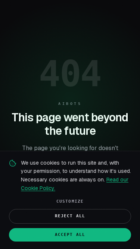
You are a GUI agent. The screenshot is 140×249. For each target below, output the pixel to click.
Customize (70, 201)
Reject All (70, 216)
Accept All (70, 234)
